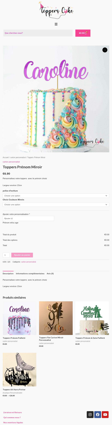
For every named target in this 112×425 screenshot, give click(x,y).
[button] (56, 24)
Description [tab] (8, 274)
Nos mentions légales (13, 422)
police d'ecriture (10, 191)
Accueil (6, 157)
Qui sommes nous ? (12, 417)
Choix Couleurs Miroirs (13, 200)
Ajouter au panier (22, 255)
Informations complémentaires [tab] (30, 274)
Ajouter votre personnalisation (16, 214)
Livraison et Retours (12, 412)
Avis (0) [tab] (50, 274)
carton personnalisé (18, 157)
